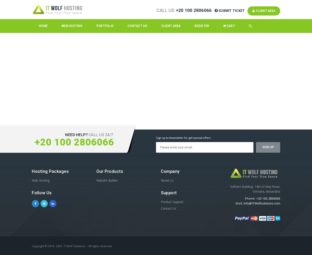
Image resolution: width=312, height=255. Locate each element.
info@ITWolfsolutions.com (262, 203)
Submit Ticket (232, 11)
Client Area (265, 11)
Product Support (172, 202)
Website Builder (107, 180)
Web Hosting (72, 26)
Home (43, 26)
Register (201, 26)
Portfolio (105, 26)
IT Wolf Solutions (74, 246)
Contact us (137, 26)
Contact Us (168, 208)
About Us (167, 180)
